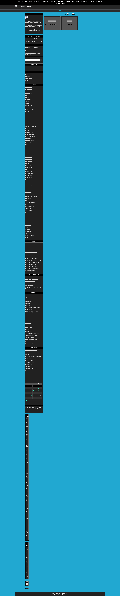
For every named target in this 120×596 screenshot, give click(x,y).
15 (38, 393)
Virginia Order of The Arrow (31, 339)
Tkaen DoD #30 (28, 223)
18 (28, 395)
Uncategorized (28, 231)
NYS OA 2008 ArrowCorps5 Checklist (32, 256)
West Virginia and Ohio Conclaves (32, 341)
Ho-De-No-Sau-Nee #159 (30, 134)
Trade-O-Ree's (28, 225)
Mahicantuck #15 (28, 157)
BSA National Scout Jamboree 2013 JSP (33, 299)
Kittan (26, 144)
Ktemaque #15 (28, 150)
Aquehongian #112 (28, 89)
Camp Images (28, 301)
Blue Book (27, 97)
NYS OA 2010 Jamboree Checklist (32, 262)
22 (38, 395)
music (26, 169)
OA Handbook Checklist (30, 270)
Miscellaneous (28, 165)
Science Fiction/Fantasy (30, 202)
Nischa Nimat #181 (29, 175)
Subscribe (63, 3)
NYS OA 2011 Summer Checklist (31, 264)
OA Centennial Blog (29, 358)
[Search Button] (60, 10)
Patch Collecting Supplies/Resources (32, 194)
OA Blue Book (28, 319)
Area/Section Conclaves (30, 91)
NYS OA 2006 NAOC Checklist (31, 254)
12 (31, 393)
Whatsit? (27, 237)
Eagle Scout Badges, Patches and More (33, 307)
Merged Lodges (28, 161)
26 (31, 397)
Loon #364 (27, 153)
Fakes (26, 113)
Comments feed (28, 78)
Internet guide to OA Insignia (31, 314)
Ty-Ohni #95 (27, 229)
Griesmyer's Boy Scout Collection (31, 279)
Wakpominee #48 (28, 233)
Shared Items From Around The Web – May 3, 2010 (69, 23)
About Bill (30, 1)
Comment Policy (46, 1)
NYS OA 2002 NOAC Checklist (31, 250)
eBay (26, 107)
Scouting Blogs (28, 204)
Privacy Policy (57, 3)
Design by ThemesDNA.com (60, 594)
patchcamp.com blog (29, 285)
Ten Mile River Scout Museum (31, 335)
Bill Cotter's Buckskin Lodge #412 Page (33, 277)
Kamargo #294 (28, 138)
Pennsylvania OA (28, 331)
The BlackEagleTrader (29, 374)
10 (26, 393)
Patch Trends (28, 323)
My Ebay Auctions (28, 243)
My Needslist (68, 1)
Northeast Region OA (29, 181)
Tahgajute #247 (28, 218)
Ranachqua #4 (28, 198)
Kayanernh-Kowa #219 (29, 140)
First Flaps (27, 115)
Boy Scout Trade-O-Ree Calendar (31, 297)
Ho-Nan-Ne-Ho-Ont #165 (30, 136)
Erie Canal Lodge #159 (29, 109)
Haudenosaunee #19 (29, 132)
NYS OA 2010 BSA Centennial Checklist (33, 260)
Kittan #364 (27, 146)
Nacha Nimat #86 (28, 171)
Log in (26, 74)
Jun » (29, 402)
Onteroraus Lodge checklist (30, 283)
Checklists (27, 103)
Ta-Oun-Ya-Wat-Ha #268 (30, 216)
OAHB (26, 183)
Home (19, 1)
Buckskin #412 (28, 99)
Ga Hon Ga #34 (28, 118)
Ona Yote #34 (27, 188)
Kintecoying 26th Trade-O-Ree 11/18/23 (57, 1)
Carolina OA (27, 303)
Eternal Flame (28, 111)
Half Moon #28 (28, 128)
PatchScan (27, 329)
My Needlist (27, 245)
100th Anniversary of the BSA (31, 350)
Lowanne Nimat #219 (29, 155)
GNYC (26, 122)
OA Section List (28, 321)
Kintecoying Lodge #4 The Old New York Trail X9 (27, 557)
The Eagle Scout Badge (29, 337)
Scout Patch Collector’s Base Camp (32, 333)
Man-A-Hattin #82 (28, 159)
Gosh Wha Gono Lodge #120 (30, 126)
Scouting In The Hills (29, 368)
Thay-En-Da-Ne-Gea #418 (30, 220)
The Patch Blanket (29, 376)
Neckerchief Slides (29, 173)
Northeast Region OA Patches (31, 316)
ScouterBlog (27, 366)
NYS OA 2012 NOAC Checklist (31, 266)
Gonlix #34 (27, 124)
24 (26, 397)
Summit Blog (27, 370)
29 (38, 397)
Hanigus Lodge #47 (29, 130)
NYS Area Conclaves (75, 1)
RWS (26, 200)
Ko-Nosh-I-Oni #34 (29, 148)
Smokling (27, 212)
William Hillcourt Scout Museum (31, 343)
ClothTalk (27, 354)
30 (40, 397)
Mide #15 (27, 163)
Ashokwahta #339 (28, 93)
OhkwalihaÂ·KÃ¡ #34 (29, 186)
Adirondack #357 (28, 87)
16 (40, 393)
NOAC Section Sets (29, 177)
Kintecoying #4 (28, 142)
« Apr (26, 402)
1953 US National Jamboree (30, 295)
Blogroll (27, 95)
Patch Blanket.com (29, 360)
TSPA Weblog (28, 378)
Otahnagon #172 (28, 192)
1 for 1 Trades (24, 1)
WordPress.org (28, 80)
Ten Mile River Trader (29, 372)
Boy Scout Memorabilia (30, 352)
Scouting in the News (29, 206)
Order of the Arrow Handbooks (96, 1)
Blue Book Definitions (37, 1)
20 (33, 395)
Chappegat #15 (28, 101)
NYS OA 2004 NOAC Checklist (31, 252)
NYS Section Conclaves (85, 1)
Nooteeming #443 (28, 179)
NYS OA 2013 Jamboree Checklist (32, 268)
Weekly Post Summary (30, 235)
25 (28, 397)
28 (36, 397)
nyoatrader (50, 25)
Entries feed (27, 76)
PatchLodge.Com (28, 327)
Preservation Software (29, 364)
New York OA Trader (24, 6)
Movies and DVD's (28, 167)
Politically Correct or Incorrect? (31, 196)
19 (31, 395)
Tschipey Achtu (28, 227)
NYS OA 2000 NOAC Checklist (31, 248)
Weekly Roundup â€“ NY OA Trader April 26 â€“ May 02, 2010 (52, 23)
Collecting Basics (28, 105)
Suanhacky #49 (28, 214)
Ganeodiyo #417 (28, 120)
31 (26, 400)
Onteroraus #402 (28, 190)
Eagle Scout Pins (28, 309)
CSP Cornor (27, 305)
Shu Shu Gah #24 (28, 210)
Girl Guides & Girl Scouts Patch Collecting (33, 356)
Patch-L (26, 325)
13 (33, 393)
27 (33, 397)
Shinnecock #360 (28, 208)
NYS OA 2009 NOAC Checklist (31, 258)
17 (26, 395)
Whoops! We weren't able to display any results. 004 (33, 408)
